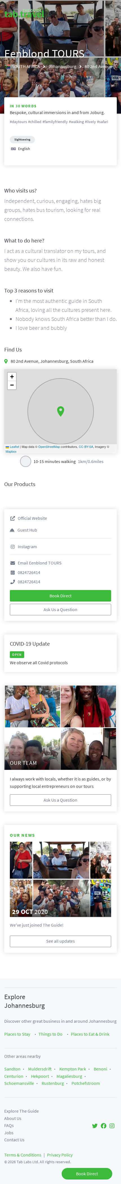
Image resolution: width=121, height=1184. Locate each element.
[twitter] (95, 1125)
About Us (12, 1118)
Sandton (12, 1069)
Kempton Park (72, 1069)
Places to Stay (17, 1034)
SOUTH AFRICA (26, 66)
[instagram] (112, 1125)
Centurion (13, 1076)
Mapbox (11, 451)
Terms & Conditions (22, 1155)
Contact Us (14, 1139)
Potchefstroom (85, 1083)
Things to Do (50, 1034)
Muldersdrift (40, 1069)
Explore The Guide (21, 1111)
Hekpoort (40, 1076)
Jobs (9, 1132)
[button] (60, 411)
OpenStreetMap (49, 446)
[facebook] (103, 1125)
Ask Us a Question (60, 609)
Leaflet (14, 446)
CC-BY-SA (86, 446)
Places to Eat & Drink (90, 1034)
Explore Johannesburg (24, 1001)
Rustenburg (53, 1083)
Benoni (100, 1069)
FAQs (9, 1125)
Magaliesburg (69, 1076)
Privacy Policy (60, 1155)
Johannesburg (62, 66)
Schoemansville (19, 1083)
